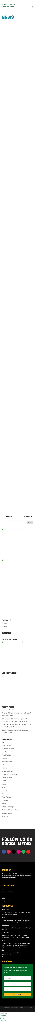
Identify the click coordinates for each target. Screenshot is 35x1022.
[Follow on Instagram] (9, 852)
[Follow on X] (13, 851)
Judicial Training (7, 771)
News (17, 277)
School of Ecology (24, 140)
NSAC (4, 787)
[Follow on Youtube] (28, 852)
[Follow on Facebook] (4, 852)
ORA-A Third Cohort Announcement (15, 89)
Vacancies (5, 816)
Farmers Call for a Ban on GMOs (16, 269)
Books (4, 742)
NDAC (4, 781)
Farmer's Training (20, 274)
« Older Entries (7, 517)
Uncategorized (8, 143)
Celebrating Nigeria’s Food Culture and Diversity (16, 427)
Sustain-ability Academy (12, 233)
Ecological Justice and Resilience (16, 133)
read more (8, 74)
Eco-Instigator (18, 50)
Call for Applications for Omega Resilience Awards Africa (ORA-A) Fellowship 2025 (17, 379)
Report (4, 803)
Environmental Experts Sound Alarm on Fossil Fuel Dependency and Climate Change (17, 474)
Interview (5, 768)
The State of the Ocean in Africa (17, 179)
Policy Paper (6, 794)
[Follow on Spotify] (23, 852)
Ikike (28, 53)
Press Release (8, 483)
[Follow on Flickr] (19, 852)
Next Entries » (28, 517)
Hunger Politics (21, 53)
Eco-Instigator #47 (14, 46)
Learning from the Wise (10, 775)
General (12, 53)
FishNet (4, 752)
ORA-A (22, 94)
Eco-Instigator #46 (14, 314)
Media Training (7, 778)
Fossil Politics (18, 138)
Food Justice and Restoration (13, 226)
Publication (5, 800)
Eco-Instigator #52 (8, 710)
